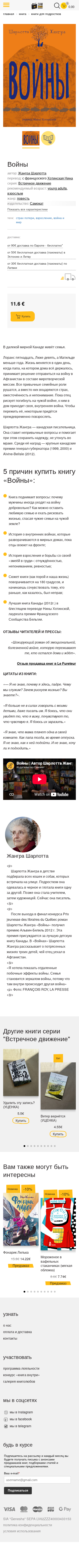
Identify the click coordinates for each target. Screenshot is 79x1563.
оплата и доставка (17, 1331)
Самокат (36, 203)
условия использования (22, 1531)
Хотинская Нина (60, 178)
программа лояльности (21, 1368)
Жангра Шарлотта (32, 173)
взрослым (15, 193)
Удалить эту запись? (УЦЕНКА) (19, 1104)
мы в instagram (21, 1412)
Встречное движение (34, 183)
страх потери (25, 218)
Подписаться (18, 1490)
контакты (10, 1338)
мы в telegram (20, 1425)
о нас (7, 1325)
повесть (23, 198)
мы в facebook (20, 1419)
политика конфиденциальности (27, 1524)
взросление (44, 218)
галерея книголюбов (19, 1381)
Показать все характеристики (27, 209)
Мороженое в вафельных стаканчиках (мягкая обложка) (56, 1263)
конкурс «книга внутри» (21, 1374)
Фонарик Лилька (16, 1252)
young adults (57, 188)
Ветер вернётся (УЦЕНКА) (53, 1118)
